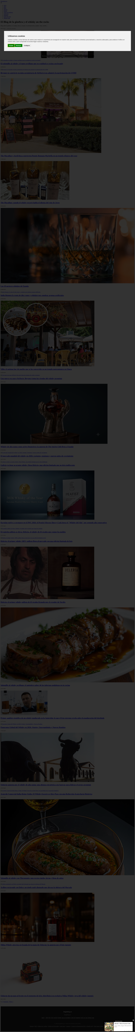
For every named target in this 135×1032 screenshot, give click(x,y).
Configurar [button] (27, 45)
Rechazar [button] (18, 45)
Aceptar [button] (11, 45)
